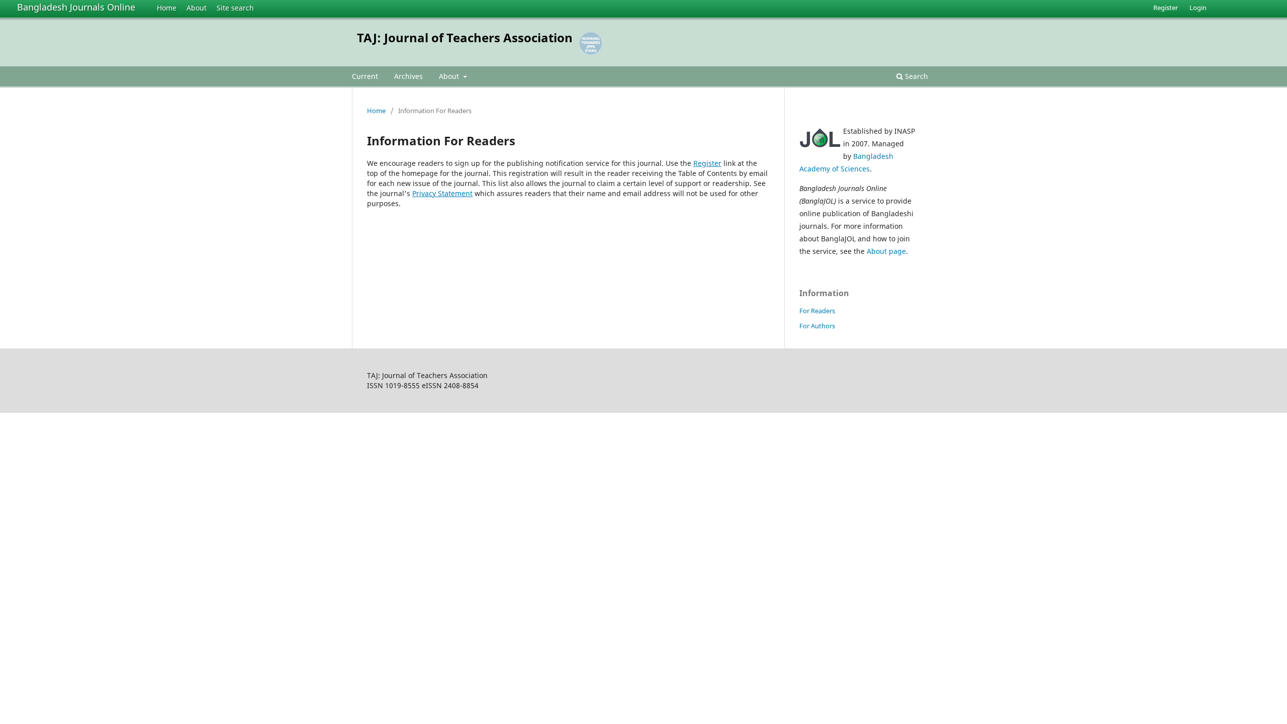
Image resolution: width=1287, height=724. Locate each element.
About (197, 8)
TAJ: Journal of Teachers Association (465, 37)
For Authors (817, 325)
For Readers (817, 310)
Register (1165, 7)
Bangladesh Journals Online (76, 7)
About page (886, 251)
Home (166, 8)
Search (915, 76)
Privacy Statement (442, 193)
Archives (408, 76)
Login (1198, 7)
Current (365, 76)
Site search (235, 8)
